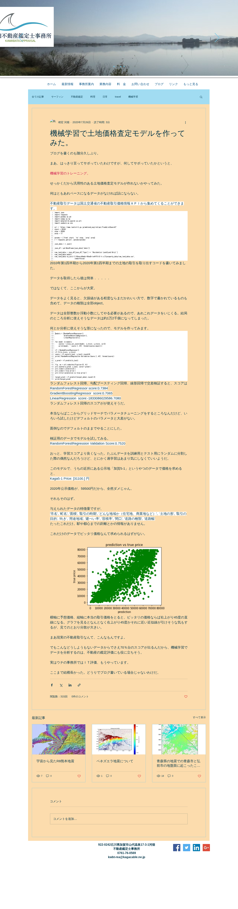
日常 (105, 96)
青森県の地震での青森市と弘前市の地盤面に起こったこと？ (178, 763)
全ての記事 (38, 96)
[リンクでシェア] (79, 685)
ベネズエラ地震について (115, 761)
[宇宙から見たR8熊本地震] (58, 739)
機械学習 (133, 96)
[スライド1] (114, 66)
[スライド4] (124, 66)
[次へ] (217, 38)
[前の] (21, 38)
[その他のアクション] (185, 122)
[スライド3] (120, 66)
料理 (92, 96)
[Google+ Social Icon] (206, 847)
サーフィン (57, 96)
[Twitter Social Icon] (186, 847)
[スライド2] (117, 66)
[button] (201, 96)
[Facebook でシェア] (52, 685)
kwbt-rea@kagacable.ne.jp (126, 857)
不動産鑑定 (77, 96)
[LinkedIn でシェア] (70, 685)
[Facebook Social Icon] (176, 847)
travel (118, 96)
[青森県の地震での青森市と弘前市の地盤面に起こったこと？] (179, 739)
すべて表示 (199, 717)
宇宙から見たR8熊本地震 (55, 761)
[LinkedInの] (196, 847)
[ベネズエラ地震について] (118, 739)
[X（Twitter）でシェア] (61, 685)
